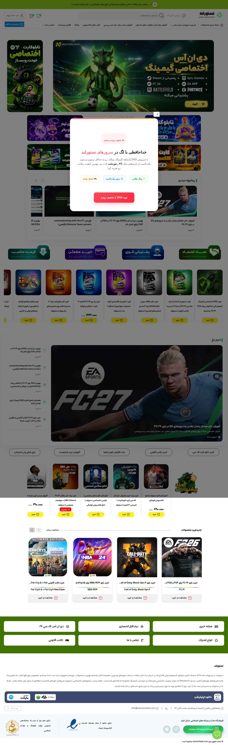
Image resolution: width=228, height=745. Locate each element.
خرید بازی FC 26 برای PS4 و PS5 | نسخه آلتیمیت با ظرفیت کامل (182, 583)
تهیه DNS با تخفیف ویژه (114, 197)
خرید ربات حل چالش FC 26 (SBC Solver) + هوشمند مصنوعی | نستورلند (65, 500)
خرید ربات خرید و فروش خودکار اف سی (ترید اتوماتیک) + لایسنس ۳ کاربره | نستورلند (126, 500)
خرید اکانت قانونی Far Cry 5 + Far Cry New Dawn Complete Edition (48, 583)
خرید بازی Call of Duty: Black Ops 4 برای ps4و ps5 (137, 583)
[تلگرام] (176, 729)
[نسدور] (167, 729)
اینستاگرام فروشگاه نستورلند (201, 729)
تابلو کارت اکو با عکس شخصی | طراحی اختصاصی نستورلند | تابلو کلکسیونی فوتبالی (96, 500)
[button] (32, 530)
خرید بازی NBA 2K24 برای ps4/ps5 (92, 583)
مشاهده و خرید (179, 598)
